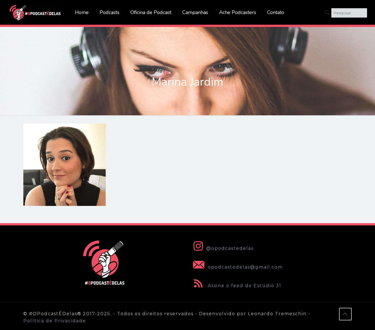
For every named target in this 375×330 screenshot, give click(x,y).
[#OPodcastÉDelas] (35, 12)
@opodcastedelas (230, 248)
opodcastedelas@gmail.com (244, 267)
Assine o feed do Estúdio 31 (243, 285)
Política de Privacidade (54, 320)
